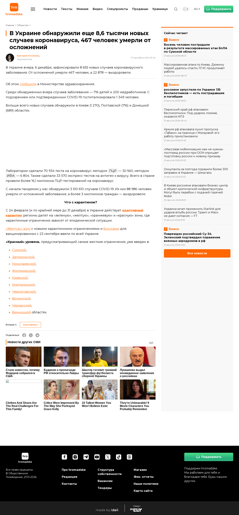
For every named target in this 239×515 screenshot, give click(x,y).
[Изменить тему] (185, 9)
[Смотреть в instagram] (75, 457)
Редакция (69, 476)
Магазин (140, 469)
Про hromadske (74, 469)
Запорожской (23, 257)
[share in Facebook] (24, 335)
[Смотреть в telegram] (86, 457)
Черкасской (21, 305)
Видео (98, 9)
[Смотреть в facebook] (64, 457)
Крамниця (160, 9)
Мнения (82, 9)
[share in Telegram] (37, 335)
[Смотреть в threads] (129, 457)
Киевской (20, 278)
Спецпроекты (117, 9)
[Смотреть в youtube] (97, 457)
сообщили (28, 84)
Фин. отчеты (144, 476)
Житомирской (23, 271)
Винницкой (21, 312)
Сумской (19, 250)
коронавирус (30, 324)
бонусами (111, 229)
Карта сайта (143, 490)
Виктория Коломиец (28, 56)
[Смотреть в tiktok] (118, 457)
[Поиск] (175, 9)
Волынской (21, 298)
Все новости (197, 253)
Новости (50, 9)
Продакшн (140, 9)
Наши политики (146, 483)
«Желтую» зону (18, 229)
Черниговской (24, 292)
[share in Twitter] (31, 335)
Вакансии (105, 481)
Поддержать (221, 9)
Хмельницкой (23, 285)
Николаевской (24, 264)
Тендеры (105, 488)
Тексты (66, 9)
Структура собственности (110, 472)
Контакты (69, 483)
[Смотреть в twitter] (107, 457)
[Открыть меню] (32, 9)
